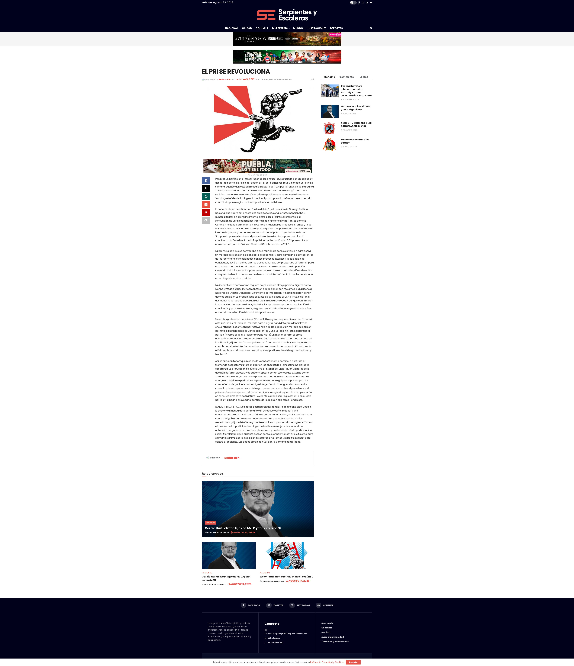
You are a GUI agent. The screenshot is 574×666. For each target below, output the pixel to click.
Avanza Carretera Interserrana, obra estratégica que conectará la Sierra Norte (356, 90)
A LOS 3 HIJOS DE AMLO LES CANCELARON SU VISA (356, 124)
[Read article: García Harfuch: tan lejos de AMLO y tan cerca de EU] (258, 509)
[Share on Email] (206, 204)
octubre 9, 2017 (245, 79)
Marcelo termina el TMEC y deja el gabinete (356, 108)
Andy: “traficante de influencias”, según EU (286, 576)
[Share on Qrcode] (206, 212)
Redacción (224, 79)
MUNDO (298, 28)
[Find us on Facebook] (359, 2)
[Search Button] (371, 28)
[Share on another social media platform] (206, 220)
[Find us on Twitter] (363, 2)
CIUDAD (247, 28)
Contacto (326, 627)
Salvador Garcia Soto (280, 79)
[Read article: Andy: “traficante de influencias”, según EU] (287, 555)
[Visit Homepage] (287, 14)
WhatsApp (274, 638)
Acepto (353, 662)
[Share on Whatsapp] (206, 196)
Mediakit (326, 632)
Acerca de (327, 623)
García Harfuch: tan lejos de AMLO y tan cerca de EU (243, 528)
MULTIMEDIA (280, 28)
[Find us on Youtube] (371, 2)
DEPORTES (336, 28)
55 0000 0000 (275, 642)
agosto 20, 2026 (244, 532)
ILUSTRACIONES (316, 28)
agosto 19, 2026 (240, 584)
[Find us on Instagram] (367, 2)
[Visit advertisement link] (287, 39)
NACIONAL (231, 28)
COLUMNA (262, 28)
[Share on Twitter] (206, 188)
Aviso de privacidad (332, 636)
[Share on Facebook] (206, 180)
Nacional (210, 523)
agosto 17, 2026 (299, 581)
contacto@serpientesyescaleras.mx (286, 633)
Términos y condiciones (335, 641)
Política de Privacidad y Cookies (326, 662)
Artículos (263, 79)
